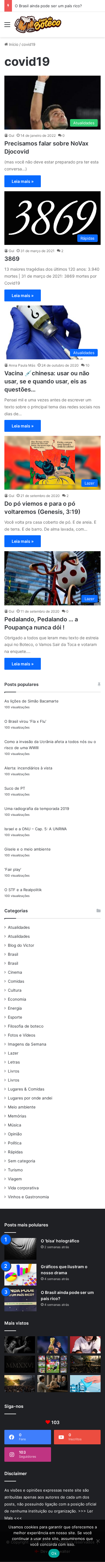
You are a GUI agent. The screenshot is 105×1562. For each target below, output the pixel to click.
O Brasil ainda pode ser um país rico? (48, 5)
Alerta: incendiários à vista (28, 768)
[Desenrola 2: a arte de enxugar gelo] (85, 1383)
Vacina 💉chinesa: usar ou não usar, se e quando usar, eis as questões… (46, 381)
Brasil (13, 954)
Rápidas (15, 1152)
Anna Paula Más (22, 365)
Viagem (15, 1179)
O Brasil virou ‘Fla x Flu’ (25, 721)
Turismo (15, 1170)
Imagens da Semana (27, 1044)
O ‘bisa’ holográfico (60, 1240)
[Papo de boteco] (38, 24)
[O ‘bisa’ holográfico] (20, 1249)
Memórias (17, 1116)
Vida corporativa (23, 1188)
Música (14, 1125)
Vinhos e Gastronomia (28, 1197)
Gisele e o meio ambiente (27, 849)
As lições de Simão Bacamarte (31, 701)
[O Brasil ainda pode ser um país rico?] (20, 1300)
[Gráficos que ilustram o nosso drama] (20, 1275)
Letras (14, 1062)
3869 (12, 258)
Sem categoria (21, 1161)
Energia (15, 1008)
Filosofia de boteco (25, 1026)
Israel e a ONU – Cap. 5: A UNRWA (35, 828)
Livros (13, 1071)
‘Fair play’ (12, 869)
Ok (54, 1553)
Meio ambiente (22, 1107)
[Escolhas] (19, 1383)
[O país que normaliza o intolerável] (85, 1364)
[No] (98, 1541)
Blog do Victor (21, 945)
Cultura (15, 990)
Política (15, 1143)
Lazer (13, 1053)
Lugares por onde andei (30, 1098)
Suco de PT (14, 788)
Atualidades (19, 927)
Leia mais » (23, 181)
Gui (11, 135)
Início (13, 44)
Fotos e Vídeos (21, 1035)
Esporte (15, 1017)
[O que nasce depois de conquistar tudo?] (85, 1344)
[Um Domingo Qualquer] (52, 1344)
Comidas (16, 981)
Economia (17, 999)
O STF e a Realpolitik (23, 889)
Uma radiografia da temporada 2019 (36, 808)
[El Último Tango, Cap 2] (52, 1364)
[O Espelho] (19, 1344)
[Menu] (7, 26)
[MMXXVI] (19, 1364)
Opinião (15, 1134)
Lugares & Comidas (26, 1089)
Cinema (15, 972)
